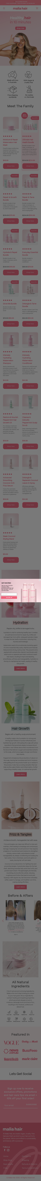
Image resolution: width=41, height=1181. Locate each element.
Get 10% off (9, 597)
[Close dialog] (40, 580)
